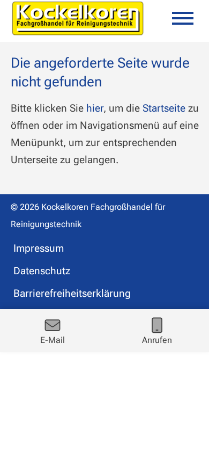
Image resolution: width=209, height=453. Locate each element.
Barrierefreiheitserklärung (72, 293)
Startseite (164, 108)
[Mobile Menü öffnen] (183, 18)
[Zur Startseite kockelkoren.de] (78, 18)
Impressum (38, 248)
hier (94, 108)
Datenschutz (41, 271)
